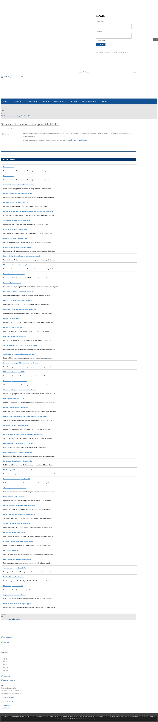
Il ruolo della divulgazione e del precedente (17, 247)
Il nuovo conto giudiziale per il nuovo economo (18, 541)
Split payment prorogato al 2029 (14, 398)
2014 (3, 670)
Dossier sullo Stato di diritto (12, 283)
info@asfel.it (10, 697)
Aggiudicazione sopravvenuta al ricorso (16, 425)
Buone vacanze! (8, 167)
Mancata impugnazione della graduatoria (17, 220)
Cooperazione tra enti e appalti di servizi (16, 479)
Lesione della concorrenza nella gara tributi (17, 193)
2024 (3, 662)
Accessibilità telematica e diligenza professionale (19, 354)
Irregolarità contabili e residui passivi (15, 229)
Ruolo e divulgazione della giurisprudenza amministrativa (22, 256)
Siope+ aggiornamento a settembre (14, 595)
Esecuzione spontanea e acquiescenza (15, 381)
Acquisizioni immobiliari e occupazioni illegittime (19, 309)
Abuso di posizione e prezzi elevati (14, 488)
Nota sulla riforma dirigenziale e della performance (20, 345)
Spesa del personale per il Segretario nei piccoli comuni (21, 363)
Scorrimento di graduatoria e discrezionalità (18, 461)
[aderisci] (8, 680)
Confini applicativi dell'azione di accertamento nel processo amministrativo (28, 211)
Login (100, 44)
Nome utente (100, 22)
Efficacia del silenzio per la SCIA (14, 372)
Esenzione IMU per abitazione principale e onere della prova (23, 434)
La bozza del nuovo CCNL (11, 318)
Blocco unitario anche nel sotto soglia (15, 265)
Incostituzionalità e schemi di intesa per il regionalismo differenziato (25, 416)
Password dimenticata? (103, 52)
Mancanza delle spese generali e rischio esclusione (19, 390)
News (2, 113)
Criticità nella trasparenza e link (14, 274)
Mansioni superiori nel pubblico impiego (16, 523)
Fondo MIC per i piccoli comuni (13, 577)
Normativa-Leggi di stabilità (79, 140)
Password (99, 31)
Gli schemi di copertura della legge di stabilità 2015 (30, 124)
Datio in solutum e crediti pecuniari (14, 532)
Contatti (87, 71)
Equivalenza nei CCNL (10, 550)
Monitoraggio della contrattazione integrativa (18, 470)
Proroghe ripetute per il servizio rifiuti (15, 238)
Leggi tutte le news (14, 619)
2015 (3, 667)
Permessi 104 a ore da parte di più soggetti (17, 604)
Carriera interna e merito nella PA (14, 568)
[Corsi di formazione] (6, 676)
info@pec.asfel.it (9, 701)
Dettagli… (89, 719)
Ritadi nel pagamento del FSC (13, 586)
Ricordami (101, 41)
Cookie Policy (5, 708)
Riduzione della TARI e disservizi (14, 497)
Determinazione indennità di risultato (15, 407)
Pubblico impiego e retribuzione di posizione (17, 452)
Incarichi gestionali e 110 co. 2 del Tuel (16, 202)
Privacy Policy (6, 705)
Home (80, 71)
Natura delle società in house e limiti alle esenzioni (19, 185)
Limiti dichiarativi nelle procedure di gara (17, 559)
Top (155, 39)
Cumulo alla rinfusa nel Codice (13, 327)
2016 (3, 664)
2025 (3, 659)
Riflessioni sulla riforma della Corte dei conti (18, 443)
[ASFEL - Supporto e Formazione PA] (12, 77)
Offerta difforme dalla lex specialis (14, 336)
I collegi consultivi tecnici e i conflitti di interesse (19, 505)
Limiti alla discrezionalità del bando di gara (17, 300)
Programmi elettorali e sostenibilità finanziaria (18, 292)
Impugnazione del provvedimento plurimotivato (19, 514)
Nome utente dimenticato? (120, 52)
